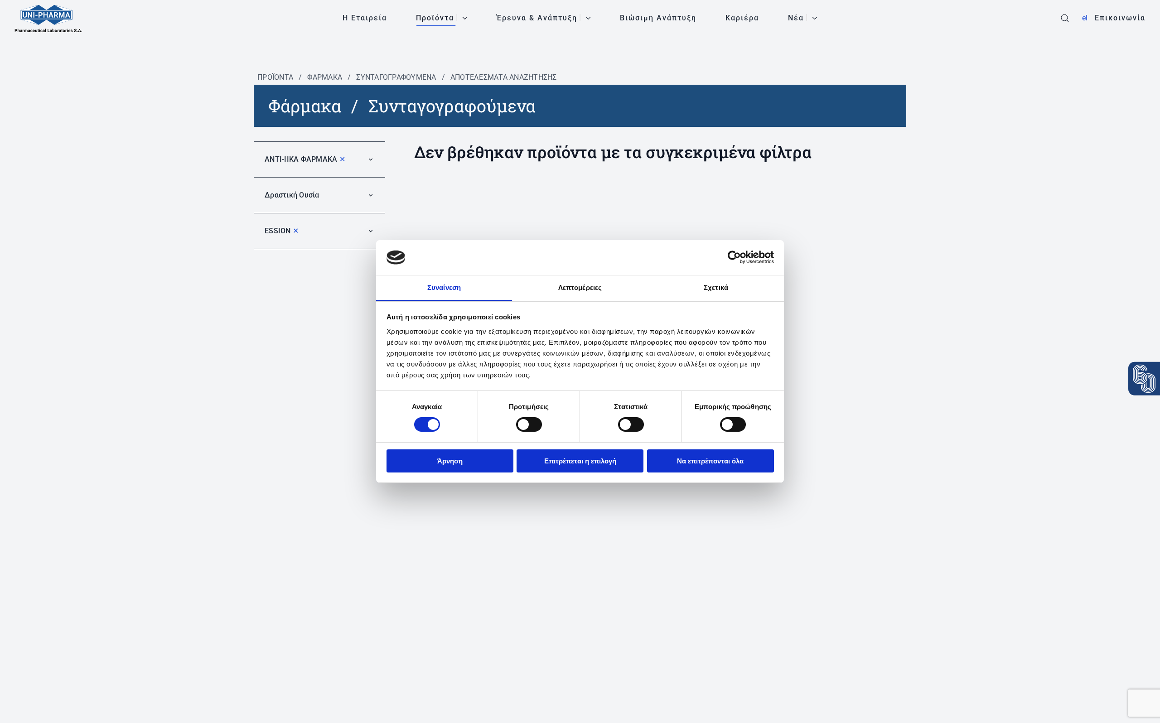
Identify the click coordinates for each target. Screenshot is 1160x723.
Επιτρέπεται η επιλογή (580, 461)
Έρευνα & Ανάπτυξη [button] (537, 18)
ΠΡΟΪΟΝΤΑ (275, 77)
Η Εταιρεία (365, 18)
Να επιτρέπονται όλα (710, 461)
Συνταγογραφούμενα (396, 77)
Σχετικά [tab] (716, 287)
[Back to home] (48, 18)
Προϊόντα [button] (435, 18)
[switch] (529, 424)
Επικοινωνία (1120, 18)
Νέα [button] (796, 18)
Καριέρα (742, 18)
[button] (1065, 18)
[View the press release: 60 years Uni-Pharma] (1144, 378)
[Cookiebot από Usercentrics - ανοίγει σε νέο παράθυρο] (734, 257)
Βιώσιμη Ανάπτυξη (658, 18)
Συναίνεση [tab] (444, 287)
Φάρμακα (324, 77)
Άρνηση (450, 461)
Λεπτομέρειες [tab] (580, 287)
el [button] (1085, 18)
